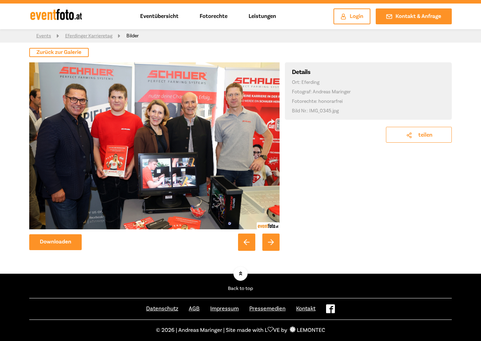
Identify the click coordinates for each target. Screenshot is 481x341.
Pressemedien (267, 308)
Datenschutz (162, 308)
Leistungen (262, 16)
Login (356, 16)
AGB (194, 308)
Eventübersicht (159, 16)
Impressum (224, 308)
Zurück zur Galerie (59, 52)
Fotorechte (213, 16)
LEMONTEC (311, 330)
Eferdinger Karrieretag (89, 36)
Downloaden (55, 242)
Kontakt (306, 308)
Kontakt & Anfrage (418, 16)
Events (43, 36)
